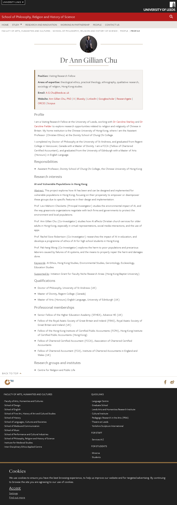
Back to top (10, 373)
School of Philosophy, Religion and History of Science (38, 16)
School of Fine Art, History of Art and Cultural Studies (29, 413)
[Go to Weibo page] (172, 382)
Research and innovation (41, 24)
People (97, 24)
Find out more (17, 497)
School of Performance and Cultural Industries (26, 434)
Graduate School (100, 405)
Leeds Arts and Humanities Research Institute (113, 409)
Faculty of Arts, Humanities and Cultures (26, 30)
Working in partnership (75, 24)
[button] (171, 16)
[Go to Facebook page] (165, 382)
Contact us (112, 24)
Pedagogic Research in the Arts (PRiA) (110, 417)
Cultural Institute (100, 413)
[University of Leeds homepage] (159, 6)
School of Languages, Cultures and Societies (25, 422)
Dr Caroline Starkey (124, 122)
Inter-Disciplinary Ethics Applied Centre (23, 446)
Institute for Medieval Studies (18, 442)
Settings (13, 493)
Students (96, 457)
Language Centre (100, 401)
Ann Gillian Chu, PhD (60, 99)
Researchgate (124, 99)
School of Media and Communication (21, 426)
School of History (12, 417)
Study (15, 24)
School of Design (12, 405)
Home (5, 24)
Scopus (51, 103)
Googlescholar (107, 99)
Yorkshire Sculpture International (107, 426)
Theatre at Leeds (100, 422)
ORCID (41, 103)
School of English (12, 409)
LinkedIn (92, 99)
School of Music (11, 430)
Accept (15, 488)
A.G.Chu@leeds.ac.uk (57, 92)
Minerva (96, 453)
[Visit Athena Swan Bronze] (10, 382)
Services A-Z (98, 439)
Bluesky (81, 99)
